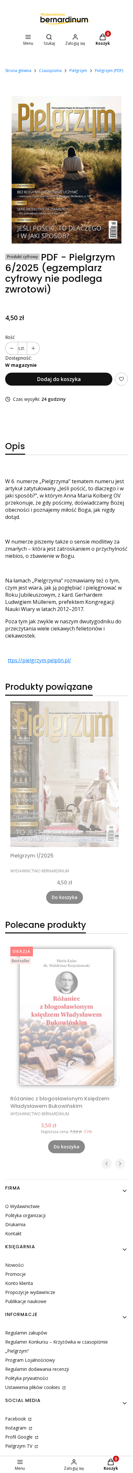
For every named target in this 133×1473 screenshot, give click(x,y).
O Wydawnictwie (22, 1206)
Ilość (10, 337)
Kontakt (13, 1233)
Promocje (15, 1274)
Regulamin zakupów (26, 1333)
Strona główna (18, 70)
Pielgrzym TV (19, 1446)
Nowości (14, 1265)
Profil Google (19, 1437)
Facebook (16, 1419)
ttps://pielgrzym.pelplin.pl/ (39, 660)
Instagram (16, 1428)
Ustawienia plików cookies (33, 1387)
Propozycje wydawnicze (30, 1292)
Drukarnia (15, 1224)
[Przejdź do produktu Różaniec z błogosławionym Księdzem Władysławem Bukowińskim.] (66, 1017)
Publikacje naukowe (25, 1301)
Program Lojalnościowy (30, 1360)
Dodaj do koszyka (59, 379)
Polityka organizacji (25, 1215)
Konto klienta (19, 1283)
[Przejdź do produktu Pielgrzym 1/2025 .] (64, 774)
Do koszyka (64, 897)
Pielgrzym (78, 70)
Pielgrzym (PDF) (109, 70)
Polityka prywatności (26, 1378)
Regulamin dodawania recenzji (37, 1369)
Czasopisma (50, 70)
